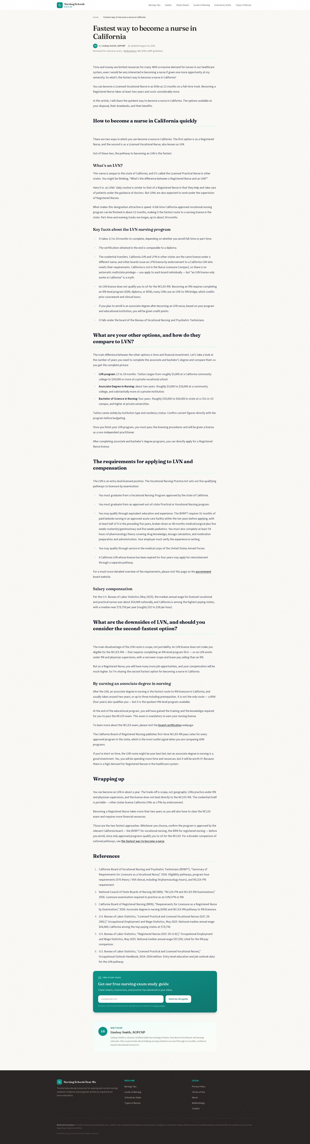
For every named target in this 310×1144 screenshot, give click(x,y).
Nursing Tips (154, 5)
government (203, 572)
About (195, 1097)
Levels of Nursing (202, 5)
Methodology (130, 51)
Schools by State (222, 5)
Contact (196, 1108)
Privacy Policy (198, 1086)
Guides (168, 5)
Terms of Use (198, 1092)
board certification (169, 725)
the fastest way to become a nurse (142, 841)
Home (96, 17)
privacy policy (159, 1006)
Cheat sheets (182, 5)
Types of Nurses (243, 5)
